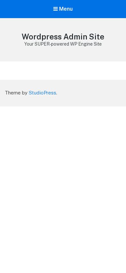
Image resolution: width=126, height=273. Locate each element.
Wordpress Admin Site (63, 36)
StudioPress (42, 92)
